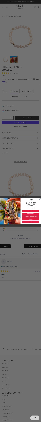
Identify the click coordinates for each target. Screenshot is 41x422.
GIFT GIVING (31, 222)
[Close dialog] (40, 199)
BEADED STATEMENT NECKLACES (31, 216)
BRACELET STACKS (30, 213)
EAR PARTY (31, 219)
